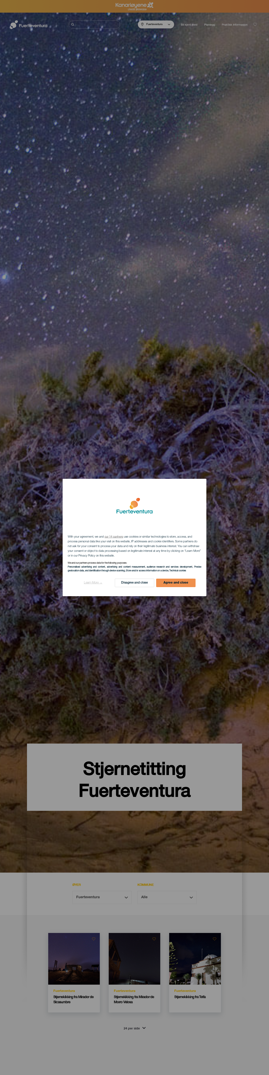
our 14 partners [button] (114, 536)
